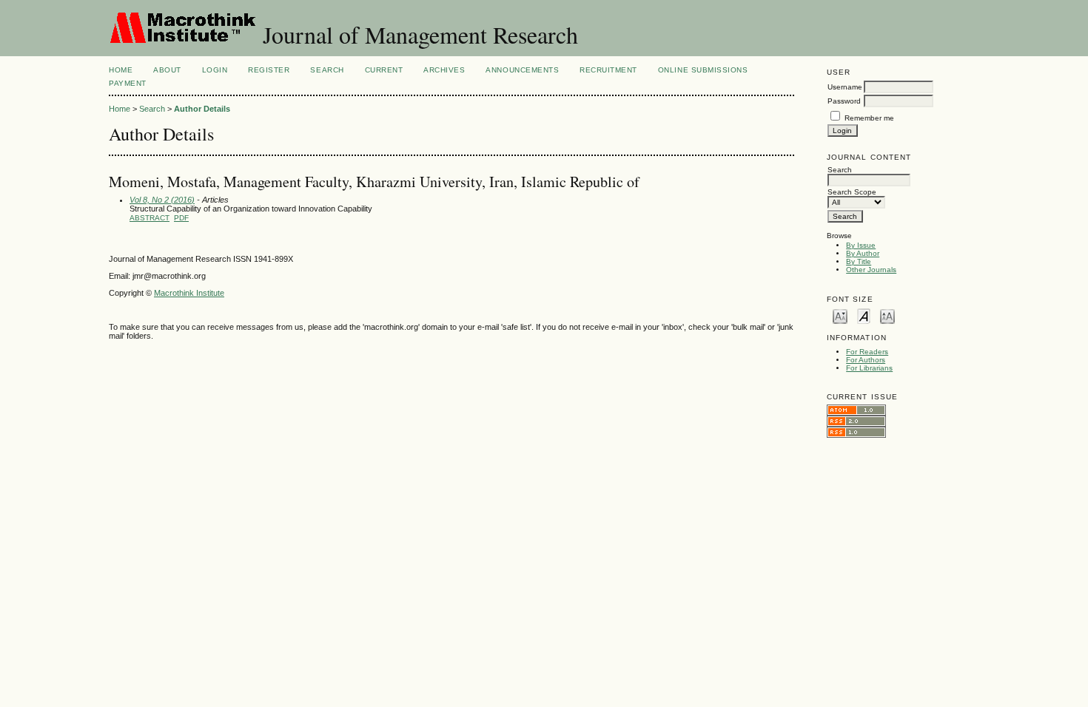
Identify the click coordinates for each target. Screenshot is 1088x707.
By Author (862, 253)
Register (268, 70)
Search (326, 70)
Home (120, 70)
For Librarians (869, 368)
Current (384, 70)
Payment (128, 83)
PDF (181, 218)
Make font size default (863, 315)
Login (215, 70)
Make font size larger (887, 315)
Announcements (522, 70)
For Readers (867, 352)
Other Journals (871, 269)
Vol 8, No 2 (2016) (162, 199)
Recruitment (608, 70)
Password (844, 101)
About (167, 70)
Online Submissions (703, 70)
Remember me (869, 118)
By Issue (861, 245)
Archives (444, 70)
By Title (858, 261)
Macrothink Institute (189, 292)
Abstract (149, 218)
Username (844, 87)
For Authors (865, 360)
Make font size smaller (840, 315)
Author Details (202, 108)
